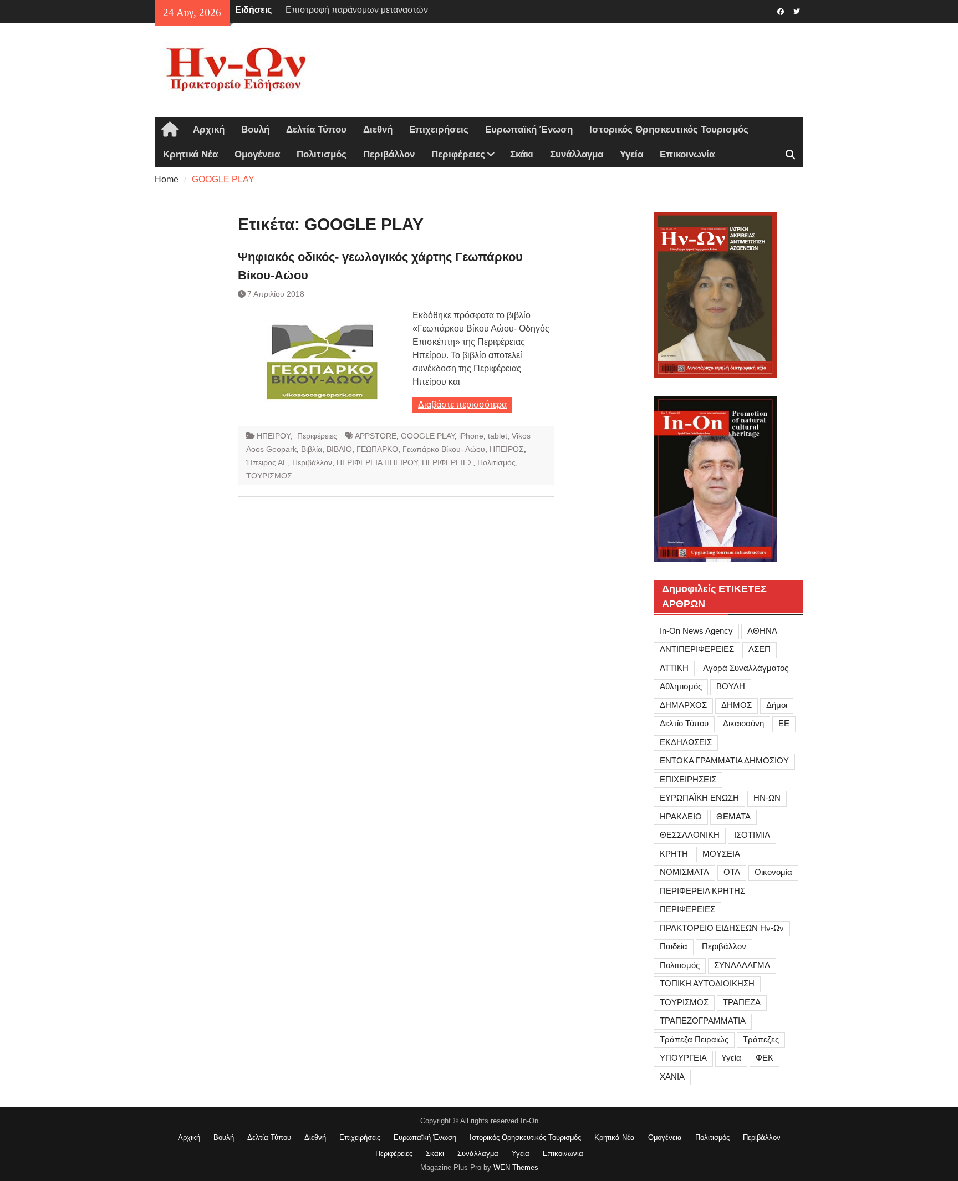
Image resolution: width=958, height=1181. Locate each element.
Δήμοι (776, 705)
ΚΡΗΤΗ (674, 853)
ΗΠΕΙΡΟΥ (273, 435)
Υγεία (631, 154)
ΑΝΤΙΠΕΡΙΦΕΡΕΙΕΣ (697, 649)
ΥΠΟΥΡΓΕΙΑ (683, 1057)
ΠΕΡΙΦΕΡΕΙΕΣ (447, 462)
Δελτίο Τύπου (684, 723)
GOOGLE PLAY (428, 435)
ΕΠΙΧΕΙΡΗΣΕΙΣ (688, 779)
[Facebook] (780, 10)
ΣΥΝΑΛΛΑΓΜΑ (742, 965)
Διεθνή (378, 129)
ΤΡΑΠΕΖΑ (742, 1002)
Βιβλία (311, 449)
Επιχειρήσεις (438, 129)
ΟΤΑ (731, 872)
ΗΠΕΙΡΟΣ (507, 449)
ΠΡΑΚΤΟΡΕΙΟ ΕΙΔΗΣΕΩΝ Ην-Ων (722, 928)
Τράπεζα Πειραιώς (694, 1039)
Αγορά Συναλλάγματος (745, 668)
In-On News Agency (696, 630)
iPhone (471, 435)
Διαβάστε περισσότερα (462, 404)
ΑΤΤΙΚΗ (674, 668)
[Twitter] (796, 10)
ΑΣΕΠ (759, 649)
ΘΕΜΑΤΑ (733, 816)
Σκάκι (521, 154)
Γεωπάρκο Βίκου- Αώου (443, 449)
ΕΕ (783, 723)
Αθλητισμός (681, 686)
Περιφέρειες (458, 154)
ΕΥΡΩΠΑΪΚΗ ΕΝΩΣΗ (699, 797)
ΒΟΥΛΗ (730, 686)
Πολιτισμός (321, 154)
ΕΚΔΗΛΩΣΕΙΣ (686, 742)
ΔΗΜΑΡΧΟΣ (683, 705)
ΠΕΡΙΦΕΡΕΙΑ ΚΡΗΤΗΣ (702, 890)
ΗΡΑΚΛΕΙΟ (681, 816)
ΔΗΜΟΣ (736, 705)
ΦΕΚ (764, 1057)
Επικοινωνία (687, 154)
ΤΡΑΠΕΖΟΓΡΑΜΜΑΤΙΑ (703, 1020)
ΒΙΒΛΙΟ (339, 449)
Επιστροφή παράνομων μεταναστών (357, 9)
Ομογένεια (257, 154)
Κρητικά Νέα (190, 154)
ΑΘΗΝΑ (762, 630)
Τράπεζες (761, 1039)
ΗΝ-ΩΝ (767, 797)
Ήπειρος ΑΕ (267, 462)
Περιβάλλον (389, 154)
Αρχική (209, 129)
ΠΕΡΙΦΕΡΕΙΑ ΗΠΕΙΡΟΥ (377, 462)
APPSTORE (375, 435)
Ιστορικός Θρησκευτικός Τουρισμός (668, 129)
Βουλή (255, 129)
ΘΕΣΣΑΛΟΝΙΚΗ (690, 834)
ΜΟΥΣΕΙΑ (721, 853)
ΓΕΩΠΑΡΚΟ (377, 449)
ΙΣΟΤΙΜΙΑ (752, 834)
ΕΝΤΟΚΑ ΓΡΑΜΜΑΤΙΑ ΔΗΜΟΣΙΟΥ (724, 760)
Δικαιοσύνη (743, 723)
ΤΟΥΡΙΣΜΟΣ (269, 475)
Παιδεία (673, 946)
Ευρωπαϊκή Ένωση (529, 129)
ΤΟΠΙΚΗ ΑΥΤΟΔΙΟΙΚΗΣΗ (707, 983)
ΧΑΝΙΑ (672, 1076)
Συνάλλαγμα (576, 154)
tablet (497, 435)
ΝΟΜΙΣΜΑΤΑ (684, 872)
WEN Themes (515, 1167)
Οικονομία (773, 872)
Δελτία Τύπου (316, 129)
